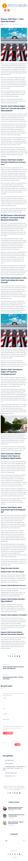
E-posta (5, 714)
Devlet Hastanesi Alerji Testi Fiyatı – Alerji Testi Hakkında (14, 667)
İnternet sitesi (6, 719)
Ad (4, 708)
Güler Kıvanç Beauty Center (11, 772)
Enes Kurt (6, 24)
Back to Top (14, 857)
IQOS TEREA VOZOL (9, 760)
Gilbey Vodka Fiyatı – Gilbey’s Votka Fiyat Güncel (15, 822)
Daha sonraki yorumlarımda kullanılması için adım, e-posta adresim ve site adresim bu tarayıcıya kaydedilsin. (14, 728)
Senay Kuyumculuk (9, 763)
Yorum (5, 698)
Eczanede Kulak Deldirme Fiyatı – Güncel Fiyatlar (16, 815)
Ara (3, 742)
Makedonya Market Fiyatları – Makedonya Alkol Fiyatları (16, 808)
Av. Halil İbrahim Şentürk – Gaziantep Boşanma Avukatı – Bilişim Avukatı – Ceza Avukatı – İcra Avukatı (14, 768)
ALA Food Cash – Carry (10, 776)
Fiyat (10, 24)
